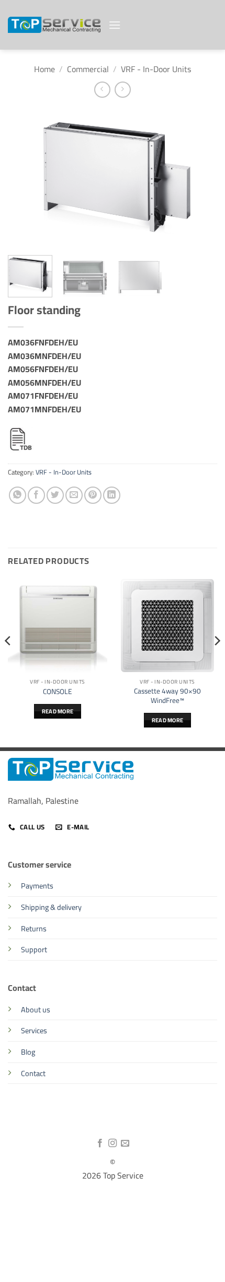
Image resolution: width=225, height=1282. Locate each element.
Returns (34, 928)
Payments (37, 886)
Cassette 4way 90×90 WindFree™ (167, 696)
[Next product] (102, 90)
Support (34, 949)
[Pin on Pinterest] (93, 495)
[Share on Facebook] (36, 495)
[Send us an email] (125, 1143)
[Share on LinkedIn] (111, 495)
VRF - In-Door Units (156, 69)
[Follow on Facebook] (99, 1143)
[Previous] (25, 177)
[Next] (199, 177)
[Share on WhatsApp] (17, 495)
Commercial (88, 69)
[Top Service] (54, 25)
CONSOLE (57, 692)
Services (34, 1030)
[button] (114, 25)
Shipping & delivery (51, 907)
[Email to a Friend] (74, 495)
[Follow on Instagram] (112, 1143)
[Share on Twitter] (55, 495)
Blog (28, 1052)
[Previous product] (123, 90)
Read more (58, 711)
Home (44, 69)
